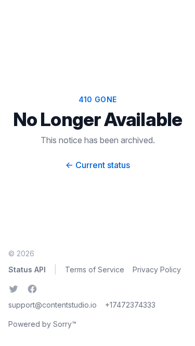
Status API (27, 269)
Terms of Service (94, 269)
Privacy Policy (157, 269)
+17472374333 (130, 304)
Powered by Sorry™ (42, 324)
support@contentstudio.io (52, 304)
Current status (98, 165)
